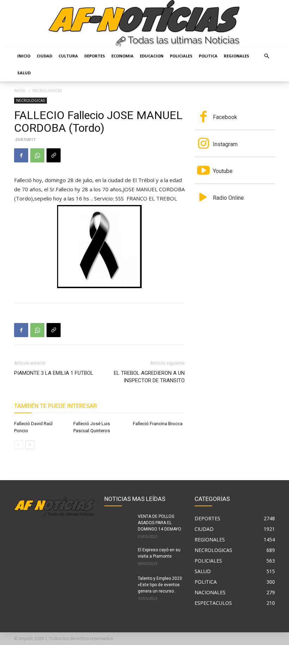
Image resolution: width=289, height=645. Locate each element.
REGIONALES (236, 55)
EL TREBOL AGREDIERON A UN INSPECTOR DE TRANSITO (149, 377)
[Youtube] (203, 171)
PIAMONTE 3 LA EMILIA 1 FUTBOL (53, 373)
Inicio (23, 55)
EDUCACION (152, 55)
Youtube (223, 171)
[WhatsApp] (37, 155)
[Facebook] (21, 155)
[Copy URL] (54, 155)
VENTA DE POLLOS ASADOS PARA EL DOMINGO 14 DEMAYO (159, 523)
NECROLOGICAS (30, 100)
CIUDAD (44, 55)
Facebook (225, 117)
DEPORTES (94, 55)
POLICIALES (181, 55)
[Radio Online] (203, 198)
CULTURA (68, 55)
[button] (266, 56)
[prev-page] (18, 444)
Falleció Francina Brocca (158, 423)
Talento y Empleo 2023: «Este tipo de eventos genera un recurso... (160, 585)
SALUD (24, 72)
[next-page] (29, 444)
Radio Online (228, 197)
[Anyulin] (144, 24)
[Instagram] (203, 144)
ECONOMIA (122, 55)
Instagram (225, 144)
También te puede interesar (55, 405)
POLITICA (208, 55)
